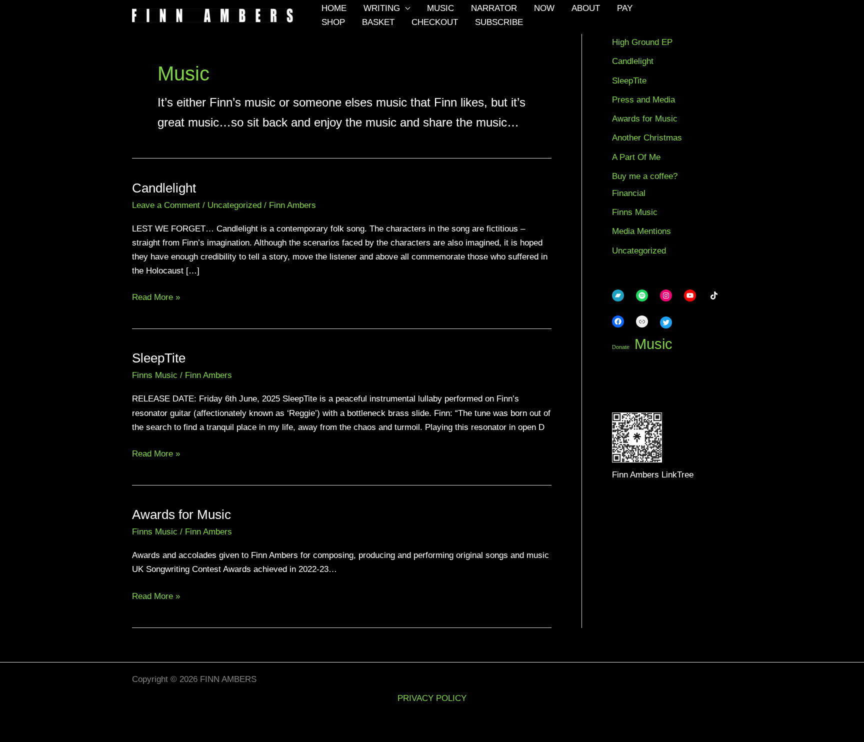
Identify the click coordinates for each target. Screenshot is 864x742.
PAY (624, 8)
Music (653, 344)
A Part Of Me (636, 157)
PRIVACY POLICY (432, 698)
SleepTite (159, 358)
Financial (629, 193)
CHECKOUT (435, 22)
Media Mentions (641, 231)
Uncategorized (235, 205)
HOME (334, 8)
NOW (544, 8)
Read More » (156, 297)
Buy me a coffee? (645, 176)
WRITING (382, 8)
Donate (621, 347)
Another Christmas (647, 137)
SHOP (333, 22)
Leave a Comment (166, 205)
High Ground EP (642, 42)
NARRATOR (494, 8)
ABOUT (586, 8)
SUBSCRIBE (499, 22)
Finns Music (155, 375)
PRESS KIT (166, 721)
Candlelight (164, 188)
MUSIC (440, 8)
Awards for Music (181, 514)
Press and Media (643, 99)
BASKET (378, 22)
